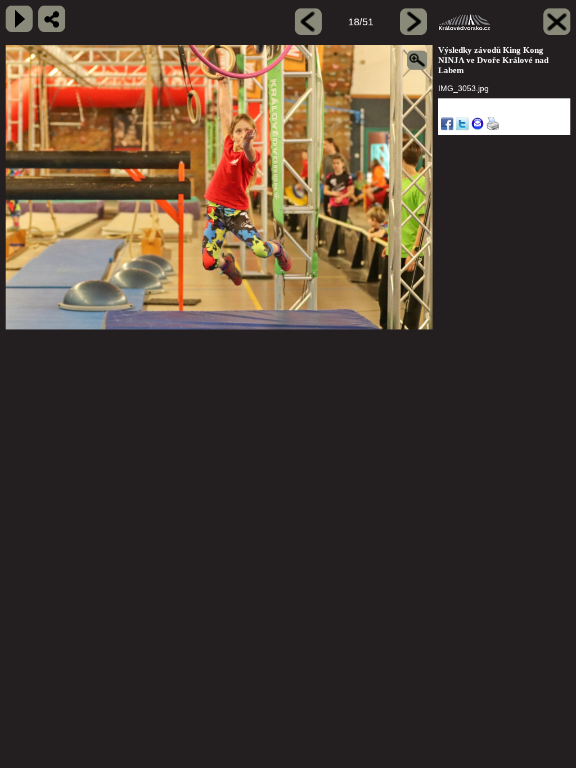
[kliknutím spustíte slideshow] (19, 19)
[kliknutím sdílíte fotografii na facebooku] (51, 19)
